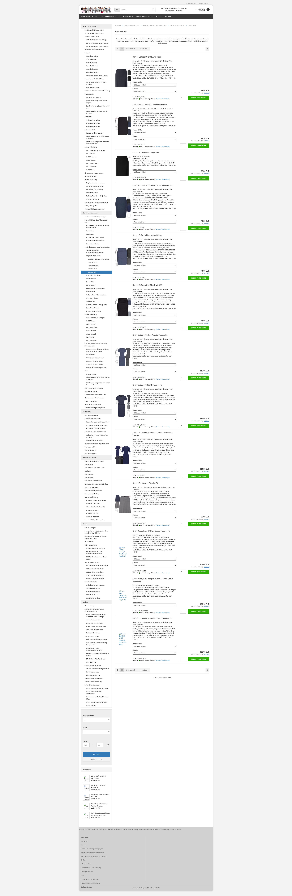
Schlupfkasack (91, 59)
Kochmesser (128, 16)
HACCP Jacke (90, 324)
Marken (168, 16)
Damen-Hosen (91, 278)
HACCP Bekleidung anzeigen (95, 150)
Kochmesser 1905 (90, 447)
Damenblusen (89, 94)
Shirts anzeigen (91, 374)
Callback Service (86, 887)
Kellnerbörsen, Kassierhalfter (95, 288)
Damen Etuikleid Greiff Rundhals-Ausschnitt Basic (153, 618)
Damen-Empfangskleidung (94, 186)
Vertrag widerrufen (87, 871)
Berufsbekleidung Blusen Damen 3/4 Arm (98, 107)
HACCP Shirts (90, 170)
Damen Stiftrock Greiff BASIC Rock (147, 57)
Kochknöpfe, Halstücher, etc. (95, 237)
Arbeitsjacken (89, 477)
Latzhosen (88, 471)
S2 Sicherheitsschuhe (93, 591)
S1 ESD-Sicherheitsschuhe (95, 569)
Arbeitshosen (89, 464)
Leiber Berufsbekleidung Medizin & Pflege (97, 698)
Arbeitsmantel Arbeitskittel (93, 481)
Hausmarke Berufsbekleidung (94, 678)
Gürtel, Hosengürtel (91, 206)
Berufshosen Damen (91, 391)
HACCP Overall (91, 334)
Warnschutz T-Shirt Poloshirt (95, 507)
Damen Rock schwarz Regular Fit (146, 152)
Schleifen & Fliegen (92, 199)
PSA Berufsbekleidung (92, 494)
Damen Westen (93, 265)
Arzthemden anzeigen (93, 120)
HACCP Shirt (90, 337)
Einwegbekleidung (90, 176)
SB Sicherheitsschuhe (93, 598)
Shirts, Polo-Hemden (91, 487)
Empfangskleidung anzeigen (95, 183)
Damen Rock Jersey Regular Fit (145, 483)
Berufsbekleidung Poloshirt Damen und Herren (97, 137)
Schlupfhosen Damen (93, 87)
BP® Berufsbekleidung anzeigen (96, 639)
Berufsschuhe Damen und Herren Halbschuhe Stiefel (95, 537)
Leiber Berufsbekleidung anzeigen (97, 688)
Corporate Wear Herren (93, 275)
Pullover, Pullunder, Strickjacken (96, 196)
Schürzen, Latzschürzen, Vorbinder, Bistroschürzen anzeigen (97, 350)
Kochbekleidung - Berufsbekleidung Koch (96, 221)
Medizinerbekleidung (89, 16)
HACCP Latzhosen (92, 163)
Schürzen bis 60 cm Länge (94, 364)
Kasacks (87, 53)
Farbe (85, 728)
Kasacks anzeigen (92, 56)
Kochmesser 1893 (90, 453)
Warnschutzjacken (92, 513)
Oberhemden (90, 301)
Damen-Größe (88, 716)
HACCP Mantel (91, 331)
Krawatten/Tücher (92, 193)
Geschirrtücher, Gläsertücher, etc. (95, 395)
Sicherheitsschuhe (91, 582)
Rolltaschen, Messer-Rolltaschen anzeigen (97, 436)
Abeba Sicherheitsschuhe (94, 630)
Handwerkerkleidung (144, 16)
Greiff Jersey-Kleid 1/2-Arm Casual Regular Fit (151, 531)
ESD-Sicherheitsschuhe (92, 562)
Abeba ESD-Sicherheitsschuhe (96, 626)
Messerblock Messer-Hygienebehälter (97, 444)
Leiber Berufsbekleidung (92, 685)
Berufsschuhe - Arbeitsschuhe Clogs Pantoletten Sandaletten (96, 532)
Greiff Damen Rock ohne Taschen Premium (150, 105)
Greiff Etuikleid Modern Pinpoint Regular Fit (150, 335)
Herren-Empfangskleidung (94, 189)
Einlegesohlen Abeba (93, 633)
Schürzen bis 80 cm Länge (94, 361)
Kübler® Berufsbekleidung (93, 682)
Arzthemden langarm (93, 126)
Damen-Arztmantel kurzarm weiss (97, 46)
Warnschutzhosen (92, 510)
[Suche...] (153, 10)
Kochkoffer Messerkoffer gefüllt (96, 425)
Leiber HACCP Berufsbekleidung (96, 702)
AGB (82, 875)
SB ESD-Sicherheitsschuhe (95, 578)
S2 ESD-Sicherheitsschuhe (95, 572)
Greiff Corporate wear (93, 675)
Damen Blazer (92, 262)
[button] (117, 49)
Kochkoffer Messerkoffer (93, 419)
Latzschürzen (90, 354)
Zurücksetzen (96, 759)
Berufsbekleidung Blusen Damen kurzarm (96, 112)
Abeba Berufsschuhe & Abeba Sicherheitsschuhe (94, 610)
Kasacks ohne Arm (92, 72)
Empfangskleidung (91, 180)
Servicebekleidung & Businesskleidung (97, 247)
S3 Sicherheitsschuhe (93, 595)
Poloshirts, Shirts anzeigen (94, 133)
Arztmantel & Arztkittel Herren (94, 33)
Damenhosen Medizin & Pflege (94, 79)
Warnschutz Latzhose (93, 503)
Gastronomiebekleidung (110, 16)
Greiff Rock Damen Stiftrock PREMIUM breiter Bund (153, 185)
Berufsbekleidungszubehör (93, 490)
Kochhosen (90, 234)
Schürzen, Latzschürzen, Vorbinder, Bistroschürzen (96, 345)
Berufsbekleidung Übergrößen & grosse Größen (93, 858)
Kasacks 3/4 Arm (91, 66)
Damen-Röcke (90, 282)
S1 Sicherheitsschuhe (93, 588)
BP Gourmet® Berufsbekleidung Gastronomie (96, 644)
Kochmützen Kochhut (93, 244)
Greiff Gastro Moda (92, 672)
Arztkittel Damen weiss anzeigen (96, 40)
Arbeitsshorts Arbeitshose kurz (94, 468)
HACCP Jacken (91, 157)
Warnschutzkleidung (91, 497)
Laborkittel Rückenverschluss (94, 49)
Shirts (86, 371)
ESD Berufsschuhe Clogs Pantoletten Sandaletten (94, 553)
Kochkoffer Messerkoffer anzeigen (97, 422)
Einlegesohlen (89, 542)
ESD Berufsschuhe (91, 545)
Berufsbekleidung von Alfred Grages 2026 (146, 888)
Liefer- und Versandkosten (89, 879)
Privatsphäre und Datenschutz (90, 883)
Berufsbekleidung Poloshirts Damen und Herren (98, 378)
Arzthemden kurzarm (93, 123)
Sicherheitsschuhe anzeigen (95, 585)
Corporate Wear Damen (93, 256)
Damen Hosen (92, 269)
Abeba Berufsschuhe (93, 620)
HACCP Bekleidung (91, 147)
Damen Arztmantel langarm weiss (97, 43)
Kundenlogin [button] (191, 3)
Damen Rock (92, 272)
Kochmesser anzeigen (92, 415)
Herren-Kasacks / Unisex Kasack (97, 75)
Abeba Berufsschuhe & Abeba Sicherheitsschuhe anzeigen (96, 616)
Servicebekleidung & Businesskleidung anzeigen (95, 251)
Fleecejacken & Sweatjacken (94, 173)
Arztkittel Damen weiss (92, 36)
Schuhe (159, 16)
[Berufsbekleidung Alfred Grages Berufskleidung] (96, 9)
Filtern (96, 754)
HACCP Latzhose (91, 327)
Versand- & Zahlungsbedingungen (92, 849)
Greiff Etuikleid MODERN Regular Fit (147, 385)
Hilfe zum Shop (86, 864)
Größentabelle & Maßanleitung (91, 868)
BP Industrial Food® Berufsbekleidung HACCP (94, 649)
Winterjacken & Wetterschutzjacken (96, 202)
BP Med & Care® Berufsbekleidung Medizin (97, 655)
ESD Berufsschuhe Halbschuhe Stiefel (96, 558)
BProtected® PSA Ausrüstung (95, 659)
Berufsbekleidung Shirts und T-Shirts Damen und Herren (98, 384)
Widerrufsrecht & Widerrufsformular (92, 853)
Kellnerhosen (90, 291)
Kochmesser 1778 (90, 450)
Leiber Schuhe (90, 705)
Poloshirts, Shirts (90, 130)
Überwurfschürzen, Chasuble (94, 388)
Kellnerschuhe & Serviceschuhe (96, 295)
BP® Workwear (91, 662)
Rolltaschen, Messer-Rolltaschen (95, 432)
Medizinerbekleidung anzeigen (94, 30)
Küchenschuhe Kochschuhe (95, 240)
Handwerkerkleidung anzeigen (94, 461)
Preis (85, 741)
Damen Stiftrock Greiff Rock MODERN (148, 285)
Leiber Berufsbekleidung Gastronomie (94, 693)
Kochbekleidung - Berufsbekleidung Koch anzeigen (97, 226)
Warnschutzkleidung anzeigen (96, 500)
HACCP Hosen (90, 160)
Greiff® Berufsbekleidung (93, 665)
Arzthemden (88, 117)
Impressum (84, 841)
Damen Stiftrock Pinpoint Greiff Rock (147, 235)
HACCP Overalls (91, 166)
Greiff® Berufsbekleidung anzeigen (97, 669)
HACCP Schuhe (91, 340)
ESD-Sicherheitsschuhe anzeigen (97, 565)
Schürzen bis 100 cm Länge (95, 358)
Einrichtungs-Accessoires (93, 404)
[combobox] (131, 49)
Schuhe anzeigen (90, 528)
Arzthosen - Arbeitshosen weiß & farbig (97, 91)
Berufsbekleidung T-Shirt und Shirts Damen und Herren (97, 143)
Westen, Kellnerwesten (93, 311)
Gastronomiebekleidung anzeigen (95, 217)
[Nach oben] (285, 892)
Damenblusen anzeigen (93, 97)
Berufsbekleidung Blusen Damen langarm (96, 102)
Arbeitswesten (89, 474)
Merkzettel (204, 3)
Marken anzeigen (90, 606)
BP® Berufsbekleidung (92, 636)
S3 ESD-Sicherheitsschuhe (95, 575)
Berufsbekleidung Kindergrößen (95, 209)
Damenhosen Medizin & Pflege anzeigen (96, 83)
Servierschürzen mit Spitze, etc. (96, 367)
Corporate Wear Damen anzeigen (98, 259)
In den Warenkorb (198, 98)
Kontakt (83, 845)
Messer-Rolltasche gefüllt (94, 440)
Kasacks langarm (92, 69)
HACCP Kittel (90, 153)
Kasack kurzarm (91, 62)
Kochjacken (90, 231)
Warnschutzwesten (92, 517)
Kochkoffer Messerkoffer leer (96, 428)
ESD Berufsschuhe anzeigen (95, 548)
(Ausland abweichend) (162, 99)
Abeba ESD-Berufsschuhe (94, 623)
